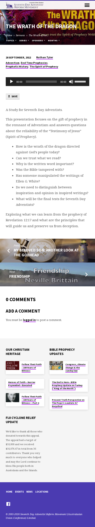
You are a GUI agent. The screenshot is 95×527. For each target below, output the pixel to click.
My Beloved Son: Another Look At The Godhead (46, 252)
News (29, 491)
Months (53, 40)
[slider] (81, 81)
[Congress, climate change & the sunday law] (56, 365)
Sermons (20, 35)
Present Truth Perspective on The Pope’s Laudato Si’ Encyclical (68, 403)
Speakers (37, 40)
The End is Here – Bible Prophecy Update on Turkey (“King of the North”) (67, 385)
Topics (10, 40)
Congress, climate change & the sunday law (75, 367)
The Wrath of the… (39, 35)
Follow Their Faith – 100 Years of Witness (32, 367)
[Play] (11, 81)
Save (14, 96)
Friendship (19, 276)
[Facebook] (8, 503)
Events (19, 491)
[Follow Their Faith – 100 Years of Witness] (12, 365)
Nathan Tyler (44, 57)
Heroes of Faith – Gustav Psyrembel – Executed (21, 384)
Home (9, 35)
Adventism (12, 62)
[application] (47, 81)
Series (23, 40)
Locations (41, 491)
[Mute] (71, 81)
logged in (29, 320)
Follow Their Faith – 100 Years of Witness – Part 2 (32, 399)
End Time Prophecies (34, 62)
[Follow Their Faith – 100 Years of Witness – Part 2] (12, 397)
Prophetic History (17, 66)
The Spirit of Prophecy (44, 66)
